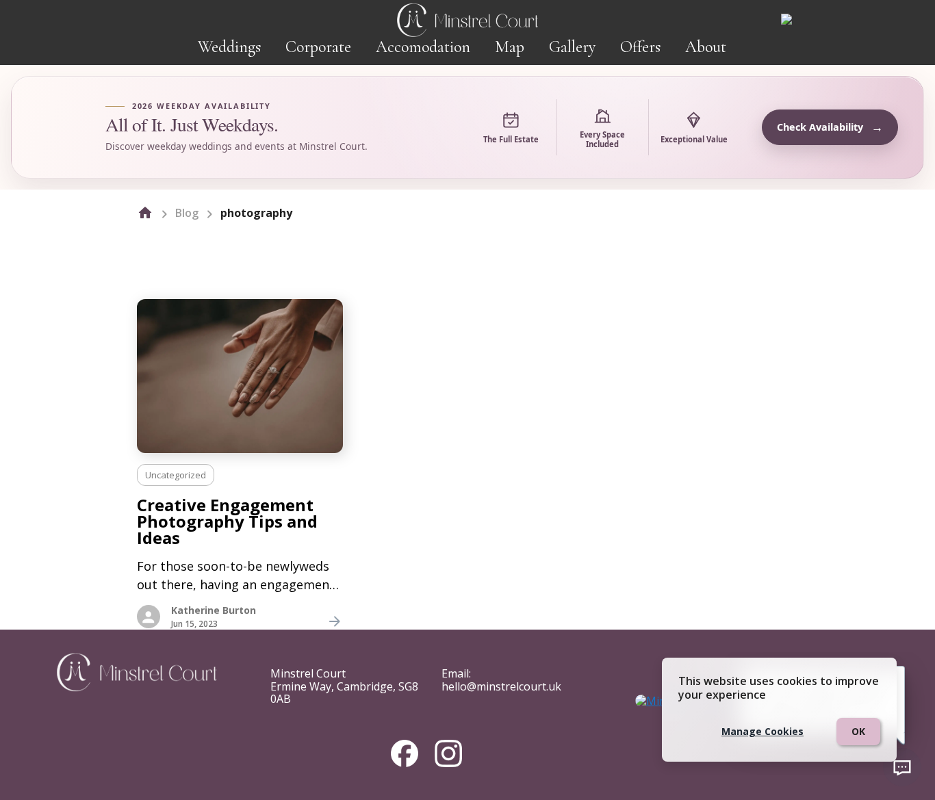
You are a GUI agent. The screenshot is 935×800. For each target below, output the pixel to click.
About (705, 47)
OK (858, 731)
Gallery (572, 47)
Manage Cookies (762, 731)
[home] (145, 213)
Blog (186, 212)
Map (509, 47)
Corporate (318, 47)
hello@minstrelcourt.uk (501, 686)
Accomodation (423, 47)
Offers (640, 47)
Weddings (229, 47)
